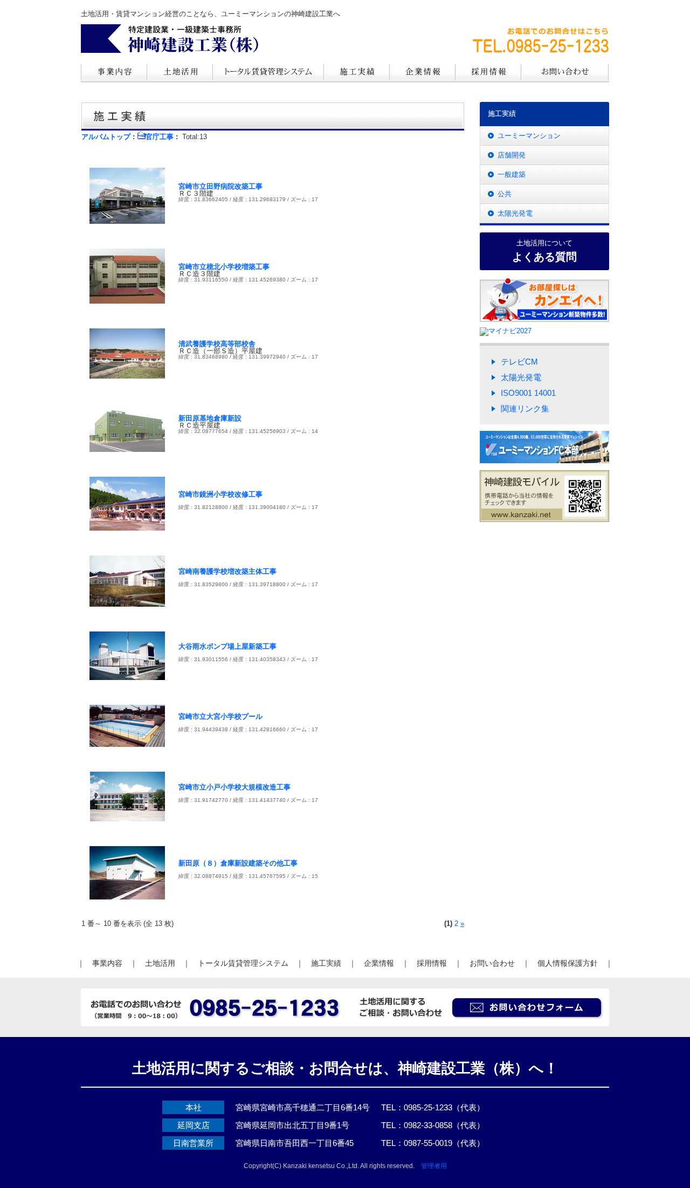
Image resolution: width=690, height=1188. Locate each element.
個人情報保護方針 (567, 963)
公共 (505, 194)
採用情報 (432, 963)
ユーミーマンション (529, 136)
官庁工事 (160, 137)
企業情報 (379, 963)
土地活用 (160, 963)
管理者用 (434, 1166)
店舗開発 (512, 155)
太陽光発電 (515, 213)
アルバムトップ (105, 137)
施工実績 (326, 963)
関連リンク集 (525, 408)
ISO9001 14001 (528, 392)
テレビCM (519, 361)
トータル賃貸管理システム (243, 963)
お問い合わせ (492, 963)
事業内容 (107, 963)
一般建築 (512, 174)
